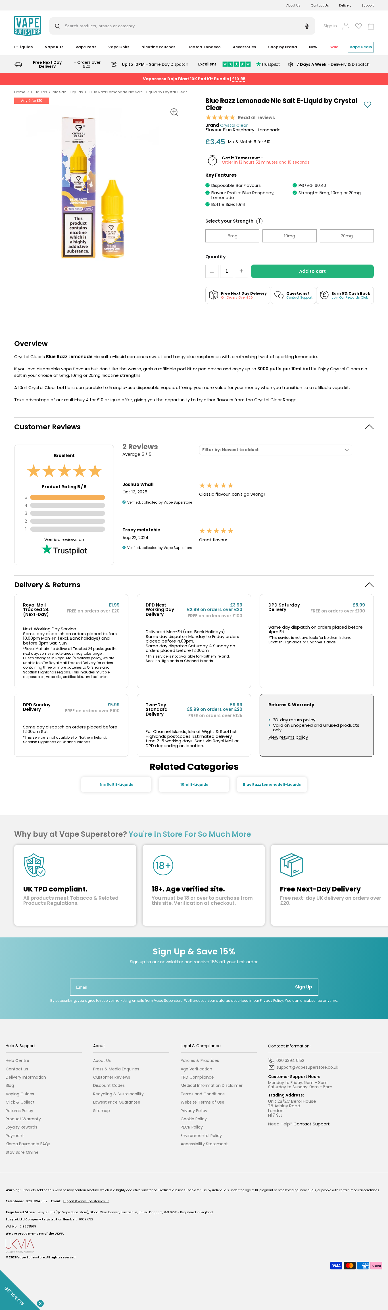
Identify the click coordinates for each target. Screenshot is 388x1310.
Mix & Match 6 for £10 (249, 142)
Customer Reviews (111, 1077)
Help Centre (17, 1060)
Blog (10, 1085)
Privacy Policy (271, 1000)
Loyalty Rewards (21, 1127)
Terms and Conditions (203, 1094)
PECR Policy (192, 1127)
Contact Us (320, 5)
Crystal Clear (234, 125)
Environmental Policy (201, 1136)
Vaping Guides (20, 1094)
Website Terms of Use (202, 1102)
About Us (293, 5)
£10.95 (238, 79)
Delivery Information (26, 1077)
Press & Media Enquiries (116, 1069)
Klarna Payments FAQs (28, 1144)
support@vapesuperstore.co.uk (86, 1201)
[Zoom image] (174, 112)
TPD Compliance (197, 1077)
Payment (15, 1136)
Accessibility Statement (204, 1144)
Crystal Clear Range (275, 400)
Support (368, 5)
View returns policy (288, 737)
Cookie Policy (194, 1119)
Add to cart (312, 271)
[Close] (39, 1302)
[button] (194, 427)
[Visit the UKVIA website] (194, 1246)
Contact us (17, 1069)
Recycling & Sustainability (118, 1094)
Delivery (345, 5)
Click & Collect (20, 1102)
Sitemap (101, 1111)
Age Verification (196, 1069)
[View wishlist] (358, 26)
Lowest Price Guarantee (116, 1102)
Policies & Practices (200, 1060)
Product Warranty (23, 1119)
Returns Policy (19, 1111)
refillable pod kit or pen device (190, 369)
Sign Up (303, 987)
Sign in (330, 26)
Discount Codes (109, 1085)
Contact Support (311, 1124)
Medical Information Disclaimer (212, 1085)
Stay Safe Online (22, 1152)
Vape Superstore (31, 1257)
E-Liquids (39, 92)
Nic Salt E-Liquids (68, 92)
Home (20, 92)
